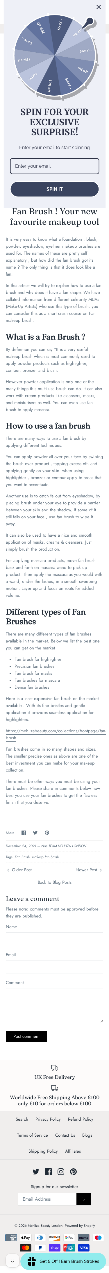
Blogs (87, 1135)
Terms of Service (32, 1135)
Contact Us (65, 1135)
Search (22, 1119)
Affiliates (73, 1151)
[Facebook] (48, 1171)
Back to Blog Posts (55, 882)
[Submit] (83, 1199)
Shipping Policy (43, 1151)
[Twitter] (36, 1171)
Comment (15, 983)
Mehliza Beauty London (45, 1225)
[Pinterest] (73, 1171)
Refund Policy (80, 1119)
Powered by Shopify (80, 1225)
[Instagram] (61, 1171)
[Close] (99, 7)
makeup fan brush (45, 857)
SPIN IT (55, 189)
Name (11, 927)
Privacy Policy (48, 1119)
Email (11, 955)
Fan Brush (22, 857)
